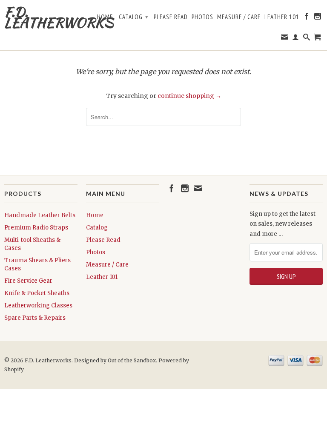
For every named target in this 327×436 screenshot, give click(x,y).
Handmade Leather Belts (39, 215)
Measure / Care (239, 17)
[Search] (306, 39)
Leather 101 (281, 17)
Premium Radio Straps (36, 227)
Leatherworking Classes (38, 305)
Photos (202, 17)
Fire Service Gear (28, 280)
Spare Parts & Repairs (35, 317)
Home (105, 17)
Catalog (134, 17)
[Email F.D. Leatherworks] (284, 39)
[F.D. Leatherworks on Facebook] (306, 18)
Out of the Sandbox (132, 360)
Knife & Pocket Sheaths (36, 293)
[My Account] (295, 39)
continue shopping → (189, 96)
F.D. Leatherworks (40, 17)
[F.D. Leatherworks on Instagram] (317, 18)
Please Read (171, 17)
